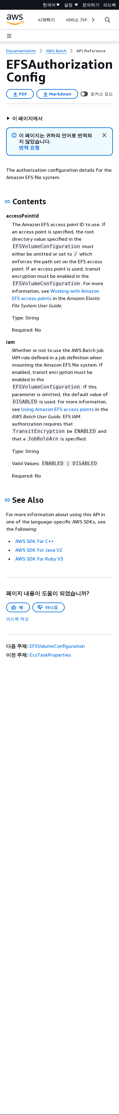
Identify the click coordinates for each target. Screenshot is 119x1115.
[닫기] (104, 135)
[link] (91, 51)
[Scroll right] (92, 20)
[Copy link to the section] (7, 201)
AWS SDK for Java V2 (38, 550)
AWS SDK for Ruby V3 (39, 559)
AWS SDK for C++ (34, 541)
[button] (24, 118)
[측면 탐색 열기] (9, 36)
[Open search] (107, 20)
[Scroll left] (33, 20)
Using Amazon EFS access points (57, 409)
